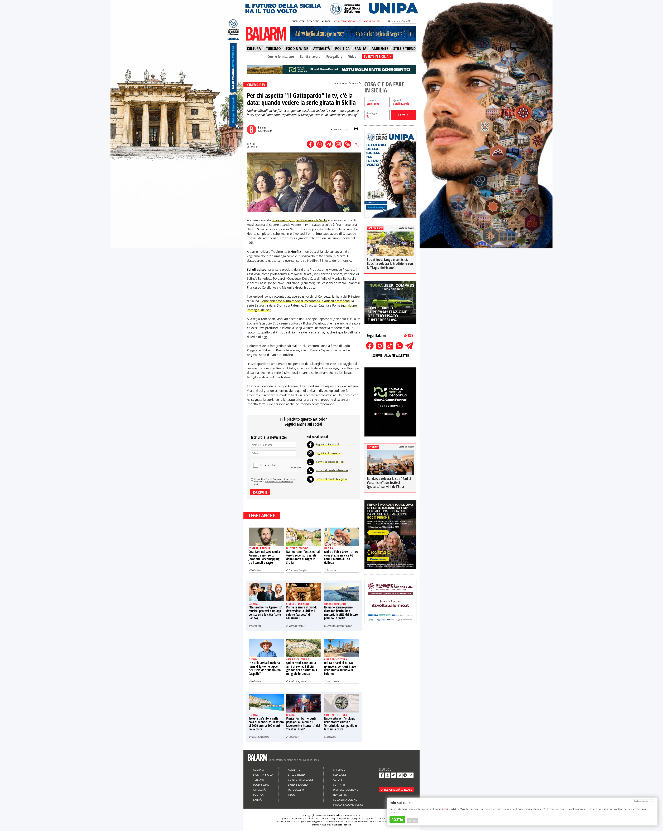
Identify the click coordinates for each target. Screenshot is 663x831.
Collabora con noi (345, 799)
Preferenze (412, 820)
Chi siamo (339, 769)
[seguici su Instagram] (387, 775)
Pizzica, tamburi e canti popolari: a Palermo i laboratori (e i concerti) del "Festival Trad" (303, 723)
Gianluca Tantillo (297, 625)
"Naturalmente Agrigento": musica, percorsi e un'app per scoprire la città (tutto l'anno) (266, 612)
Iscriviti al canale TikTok (330, 461)
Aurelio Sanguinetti (297, 681)
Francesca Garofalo (298, 570)
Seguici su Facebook (327, 444)
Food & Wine (261, 784)
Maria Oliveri (332, 681)
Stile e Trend (296, 774)
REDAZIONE (313, 21)
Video (352, 56)
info (445, 808)
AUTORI (326, 21)
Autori (337, 779)
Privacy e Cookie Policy (348, 804)
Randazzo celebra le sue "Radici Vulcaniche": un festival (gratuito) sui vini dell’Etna (389, 482)
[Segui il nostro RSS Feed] (411, 775)
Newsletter (340, 794)
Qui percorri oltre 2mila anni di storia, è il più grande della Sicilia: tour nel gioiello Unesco (301, 668)
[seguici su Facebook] (381, 775)
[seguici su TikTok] (393, 775)
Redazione (256, 570)
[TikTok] (310, 461)
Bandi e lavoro (310, 56)
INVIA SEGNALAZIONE (344, 21)
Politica (258, 794)
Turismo (258, 779)
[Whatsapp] (310, 470)
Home (335, 83)
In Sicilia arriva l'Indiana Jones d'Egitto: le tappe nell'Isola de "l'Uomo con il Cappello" (266, 668)
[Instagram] (310, 453)
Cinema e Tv (355, 83)
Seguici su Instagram (328, 453)
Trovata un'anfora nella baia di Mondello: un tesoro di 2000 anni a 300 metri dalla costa (266, 723)
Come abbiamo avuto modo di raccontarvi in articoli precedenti (305, 301)
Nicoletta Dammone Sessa (339, 625)
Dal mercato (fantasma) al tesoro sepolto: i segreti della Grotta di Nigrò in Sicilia (303, 557)
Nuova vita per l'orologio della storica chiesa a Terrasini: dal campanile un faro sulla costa (341, 723)
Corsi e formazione (280, 56)
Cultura (343, 83)
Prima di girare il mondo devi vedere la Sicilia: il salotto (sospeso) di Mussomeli (301, 612)
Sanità (257, 799)
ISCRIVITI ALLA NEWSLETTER (390, 355)
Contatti (339, 784)
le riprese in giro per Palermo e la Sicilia (299, 220)
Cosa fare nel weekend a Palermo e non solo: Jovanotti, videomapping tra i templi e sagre (264, 557)
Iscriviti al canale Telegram (331, 479)
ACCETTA (397, 819)
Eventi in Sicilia (263, 774)
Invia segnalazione (345, 789)
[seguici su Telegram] (405, 775)
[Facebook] (310, 444)
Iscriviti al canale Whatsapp (332, 470)
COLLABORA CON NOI (369, 21)
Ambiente (294, 769)
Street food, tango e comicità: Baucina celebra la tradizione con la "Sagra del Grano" (390, 263)
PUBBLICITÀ (298, 21)
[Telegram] (310, 479)
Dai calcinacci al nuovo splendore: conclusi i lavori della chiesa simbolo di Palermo (341, 668)
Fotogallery (334, 56)
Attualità (259, 789)
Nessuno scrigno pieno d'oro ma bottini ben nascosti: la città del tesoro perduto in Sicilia (341, 612)
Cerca (401, 114)
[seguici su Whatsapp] (399, 775)
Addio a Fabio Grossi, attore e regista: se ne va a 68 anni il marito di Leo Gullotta (341, 557)
